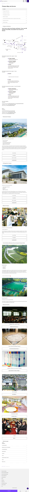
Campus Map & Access (5, 457)
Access (20, 491)
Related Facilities (5, 20)
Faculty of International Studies (5, 472)
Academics (3, 480)
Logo (3, 459)
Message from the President (6, 447)
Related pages (5, 22)
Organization (4, 451)
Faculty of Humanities (4, 471)
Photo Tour (3, 461)
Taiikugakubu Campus (6, 14)
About (2, 478)
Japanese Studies (4, 484)
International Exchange (4, 483)
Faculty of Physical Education (5, 474)
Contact (3, 453)
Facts (3, 455)
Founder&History (4, 449)
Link (2, 486)
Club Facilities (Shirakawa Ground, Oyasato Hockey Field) (11, 18)
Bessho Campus (5, 16)
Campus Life (3, 481)
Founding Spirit (4, 445)
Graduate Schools (4, 477)
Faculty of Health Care (4, 475)
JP (25, 1)
